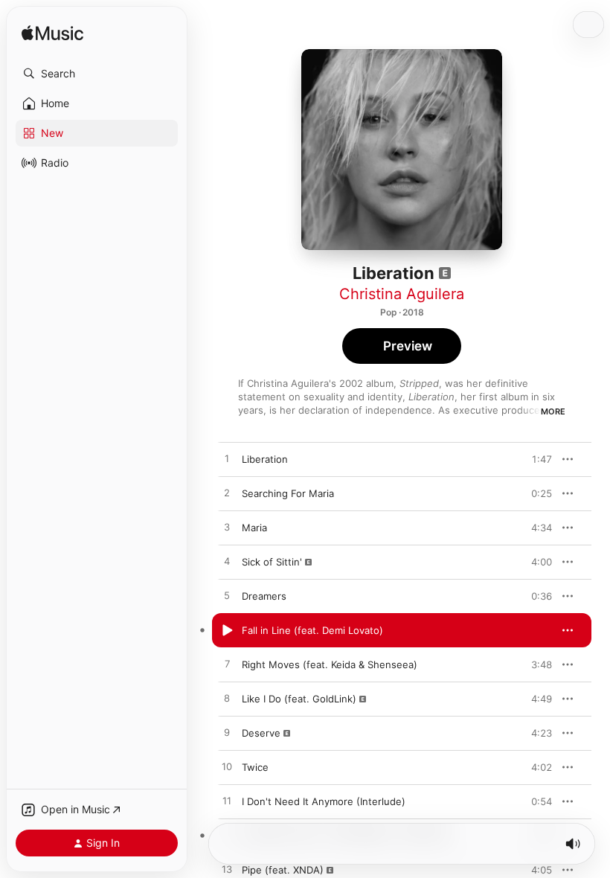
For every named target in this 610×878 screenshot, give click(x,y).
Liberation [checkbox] (265, 459)
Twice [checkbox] (255, 767)
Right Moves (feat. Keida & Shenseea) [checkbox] (329, 664)
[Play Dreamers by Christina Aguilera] (227, 596)
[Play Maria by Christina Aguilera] (227, 527)
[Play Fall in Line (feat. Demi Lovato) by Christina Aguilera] (227, 630)
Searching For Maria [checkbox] (288, 493)
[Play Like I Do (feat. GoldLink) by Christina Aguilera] (227, 698)
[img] (52, 33)
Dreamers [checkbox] (264, 596)
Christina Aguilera (401, 294)
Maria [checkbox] (254, 527)
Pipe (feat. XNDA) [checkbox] (283, 870)
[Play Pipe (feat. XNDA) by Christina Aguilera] (227, 870)
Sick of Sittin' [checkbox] (272, 562)
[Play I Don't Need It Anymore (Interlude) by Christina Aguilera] (227, 801)
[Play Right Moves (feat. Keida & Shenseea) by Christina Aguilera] (227, 664)
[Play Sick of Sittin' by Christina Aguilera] (227, 561)
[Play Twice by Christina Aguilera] (227, 767)
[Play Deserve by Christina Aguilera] (227, 733)
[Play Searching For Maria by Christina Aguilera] (227, 493)
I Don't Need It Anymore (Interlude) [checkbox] (323, 801)
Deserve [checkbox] (261, 733)
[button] (96, 73)
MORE (553, 411)
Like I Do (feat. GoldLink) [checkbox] (299, 699)
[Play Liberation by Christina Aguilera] (227, 459)
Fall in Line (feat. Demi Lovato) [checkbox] (312, 630)
